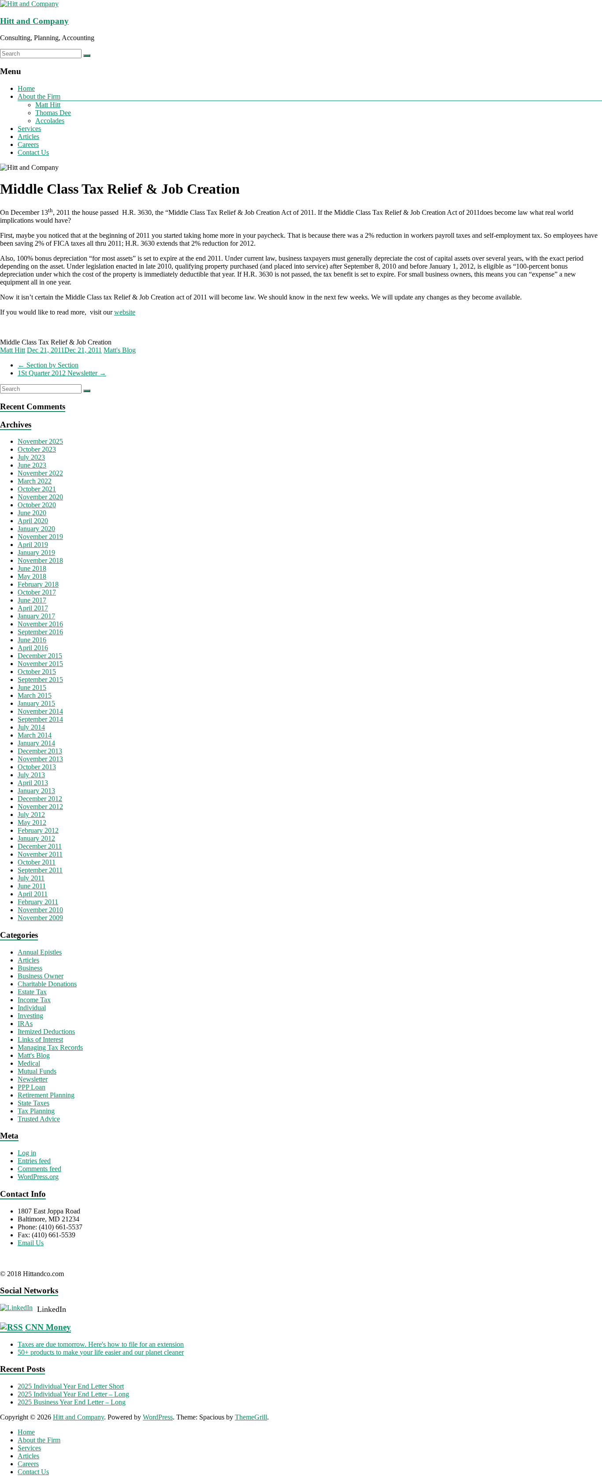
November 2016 (40, 624)
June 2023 (32, 465)
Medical (29, 1063)
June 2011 (32, 886)
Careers (28, 144)
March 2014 (35, 735)
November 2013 (40, 759)
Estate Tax (32, 992)
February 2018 (38, 584)
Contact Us (33, 152)
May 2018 (32, 576)
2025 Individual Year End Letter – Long (73, 1394)
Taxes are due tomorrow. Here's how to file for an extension (101, 1344)
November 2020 (40, 497)
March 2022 (35, 481)
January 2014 (36, 743)
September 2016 (40, 632)
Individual (32, 1007)
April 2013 (33, 782)
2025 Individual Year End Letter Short (71, 1386)
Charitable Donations (47, 984)
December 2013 (40, 751)
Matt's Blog (120, 350)
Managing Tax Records (50, 1047)
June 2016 (32, 640)
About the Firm (39, 96)
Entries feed (34, 1161)
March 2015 (35, 695)
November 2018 (40, 560)
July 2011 (31, 878)
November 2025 (40, 441)
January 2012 (36, 838)
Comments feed (39, 1168)
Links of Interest (40, 1039)
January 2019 (36, 552)
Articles (28, 136)
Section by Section (48, 365)
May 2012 (32, 822)
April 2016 (33, 648)
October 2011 (37, 862)
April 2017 (33, 608)
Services (29, 128)
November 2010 (40, 910)
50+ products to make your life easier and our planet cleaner (101, 1352)
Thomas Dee (53, 112)
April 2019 (33, 544)
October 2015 (37, 671)
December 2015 (40, 655)
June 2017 (32, 600)
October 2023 (37, 449)
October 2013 (37, 767)
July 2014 (31, 727)
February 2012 (38, 830)
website (124, 312)
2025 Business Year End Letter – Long (72, 1402)
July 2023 (31, 457)
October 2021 (37, 489)
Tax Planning (36, 1111)
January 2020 (36, 528)
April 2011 (33, 894)
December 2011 (40, 846)
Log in (27, 1153)
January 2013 (36, 790)
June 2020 (32, 513)
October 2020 (37, 505)
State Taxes (33, 1103)
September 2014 (40, 719)
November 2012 (40, 806)
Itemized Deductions (46, 1031)
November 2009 (40, 917)
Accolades (49, 120)
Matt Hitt (47, 105)
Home (26, 88)
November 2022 (40, 473)
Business (30, 968)
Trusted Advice (39, 1119)
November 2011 (40, 854)
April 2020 (33, 520)
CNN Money (48, 1327)
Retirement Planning (46, 1095)
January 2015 (36, 703)
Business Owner (40, 976)
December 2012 (40, 798)
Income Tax (34, 1000)
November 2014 (40, 711)
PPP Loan (31, 1087)
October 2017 (37, 592)
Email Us (31, 1243)
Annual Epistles (40, 952)
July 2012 (31, 814)
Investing (30, 1015)
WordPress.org (38, 1176)
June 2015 (32, 687)
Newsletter (33, 1079)
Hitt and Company (34, 21)
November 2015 (40, 663)
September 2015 (40, 679)
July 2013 (31, 775)
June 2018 (32, 568)
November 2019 (40, 536)
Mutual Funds (37, 1071)
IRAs (25, 1023)
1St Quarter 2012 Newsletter (62, 373)
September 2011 (40, 870)
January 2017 (36, 616)
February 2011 (38, 902)
